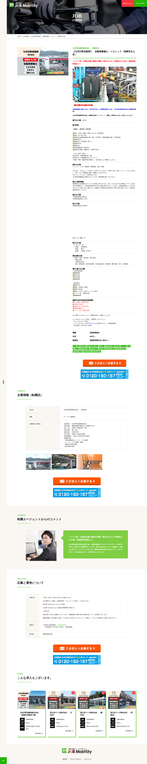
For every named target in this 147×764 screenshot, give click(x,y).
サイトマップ (87, 759)
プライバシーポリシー (76, 759)
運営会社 (65, 759)
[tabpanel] (42, 61)
